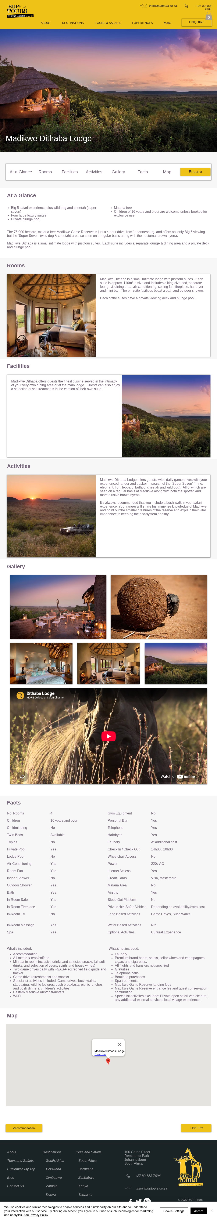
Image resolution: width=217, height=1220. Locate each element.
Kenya (51, 1194)
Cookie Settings (173, 1211)
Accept (198, 1211)
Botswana (53, 1169)
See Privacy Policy (36, 1215)
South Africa (55, 1160)
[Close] (211, 1211)
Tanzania (85, 1194)
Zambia (51, 1186)
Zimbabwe (54, 1177)
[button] (208, 16)
